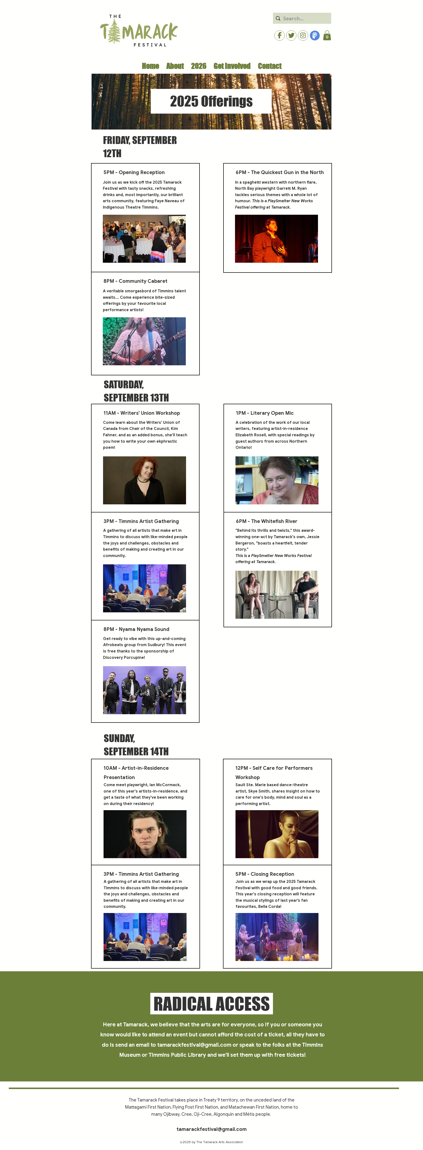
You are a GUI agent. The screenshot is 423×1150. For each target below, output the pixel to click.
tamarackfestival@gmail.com (194, 1045)
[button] (327, 35)
